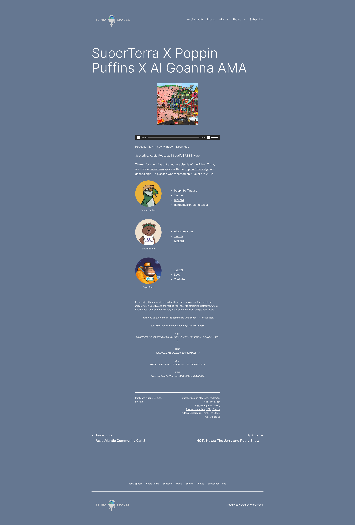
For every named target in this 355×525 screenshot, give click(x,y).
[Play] (138, 137)
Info (221, 19)
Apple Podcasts (160, 155)
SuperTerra (156, 169)
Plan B (179, 309)
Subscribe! (256, 19)
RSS (187, 155)
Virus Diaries (163, 309)
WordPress (256, 504)
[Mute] (208, 137)
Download (182, 146)
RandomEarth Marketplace (191, 204)
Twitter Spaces (212, 416)
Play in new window (160, 146)
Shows (236, 19)
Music (211, 19)
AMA (216, 405)
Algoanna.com (183, 231)
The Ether (215, 401)
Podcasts (214, 398)
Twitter (178, 195)
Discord (179, 200)
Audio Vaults (195, 19)
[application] (177, 137)
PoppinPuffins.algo (197, 169)
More (196, 155)
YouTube (179, 279)
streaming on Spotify (146, 305)
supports (195, 317)
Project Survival (147, 309)
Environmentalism (195, 409)
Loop (177, 274)
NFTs (208, 409)
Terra (205, 401)
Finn (141, 401)
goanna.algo (143, 174)
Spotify (177, 155)
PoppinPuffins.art (185, 190)
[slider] (214, 137)
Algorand (203, 398)
